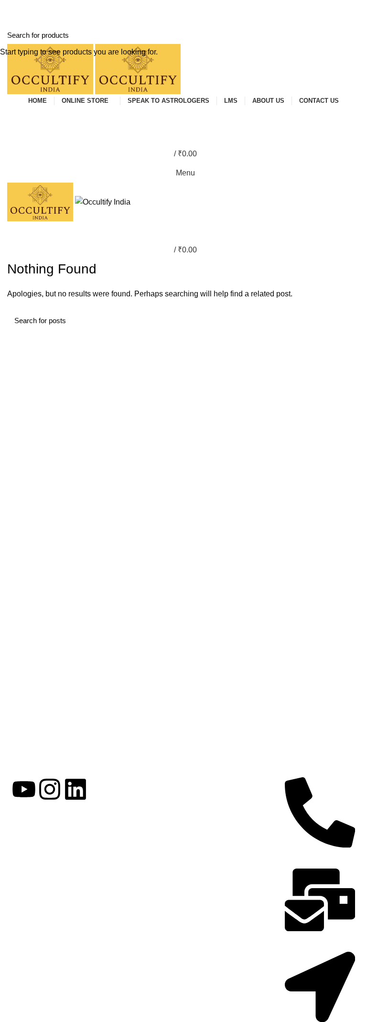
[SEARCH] (354, 35)
